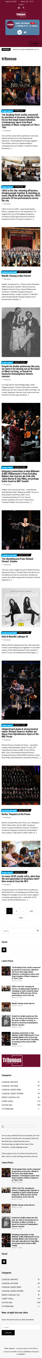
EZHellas (27, 1352)
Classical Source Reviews (12, 1094)
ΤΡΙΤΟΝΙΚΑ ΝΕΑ (7, 1109)
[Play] (20, 32)
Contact (21, 4)
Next (21, 918)
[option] (26, 49)
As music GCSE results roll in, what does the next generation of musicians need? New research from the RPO (21, 879)
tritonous (7, 130)
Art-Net (14, 1352)
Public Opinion (9, 1348)
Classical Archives (10, 1082)
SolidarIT (22, 1354)
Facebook (19, 8)
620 (31, 911)
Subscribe (8, 1333)
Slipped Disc (7, 1105)
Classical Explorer (9, 272)
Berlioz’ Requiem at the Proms (16, 814)
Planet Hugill (7, 111)
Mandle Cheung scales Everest (16, 275)
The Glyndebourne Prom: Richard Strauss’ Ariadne (17, 560)
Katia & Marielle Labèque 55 (15, 636)
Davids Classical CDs (11, 1097)
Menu (35, 43)
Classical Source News (11, 1090)
